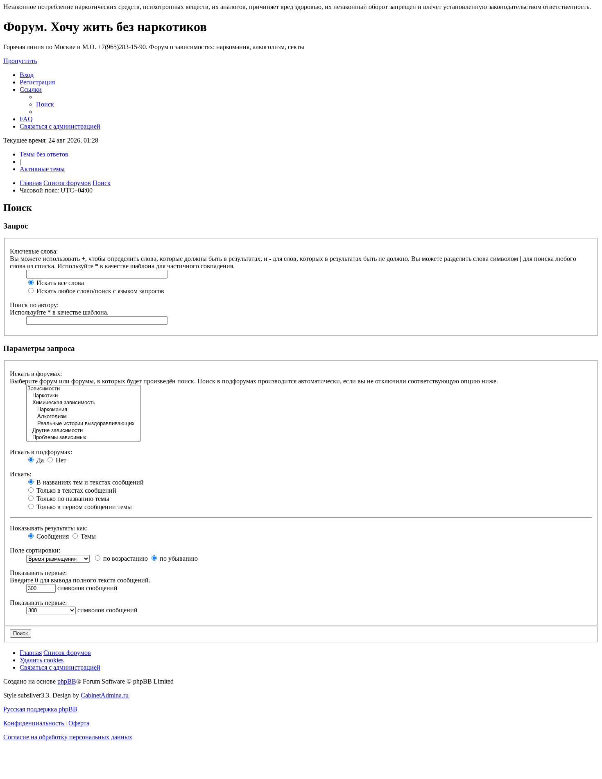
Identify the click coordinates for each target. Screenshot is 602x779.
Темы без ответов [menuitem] (44, 154)
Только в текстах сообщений (75, 490)
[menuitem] (27, 74)
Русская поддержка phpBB (40, 709)
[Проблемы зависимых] (83, 437)
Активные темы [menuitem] (42, 168)
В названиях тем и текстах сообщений (89, 482)
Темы (87, 536)
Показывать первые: (38, 572)
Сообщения (52, 536)
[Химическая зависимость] (83, 402)
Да (39, 460)
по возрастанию (125, 558)
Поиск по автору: (34, 304)
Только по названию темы (72, 498)
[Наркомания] (83, 409)
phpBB (66, 681)
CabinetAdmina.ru (105, 695)
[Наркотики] (83, 395)
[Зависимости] (83, 388)
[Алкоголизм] (83, 416)
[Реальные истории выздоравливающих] (83, 423)
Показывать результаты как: (49, 528)
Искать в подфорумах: (41, 451)
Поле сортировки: (35, 550)
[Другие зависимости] (83, 430)
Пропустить (20, 60)
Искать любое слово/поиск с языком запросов (99, 291)
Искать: (20, 474)
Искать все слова (59, 282)
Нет (60, 460)
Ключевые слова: (34, 251)
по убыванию (178, 558)
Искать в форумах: (36, 373)
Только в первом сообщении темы (83, 506)
